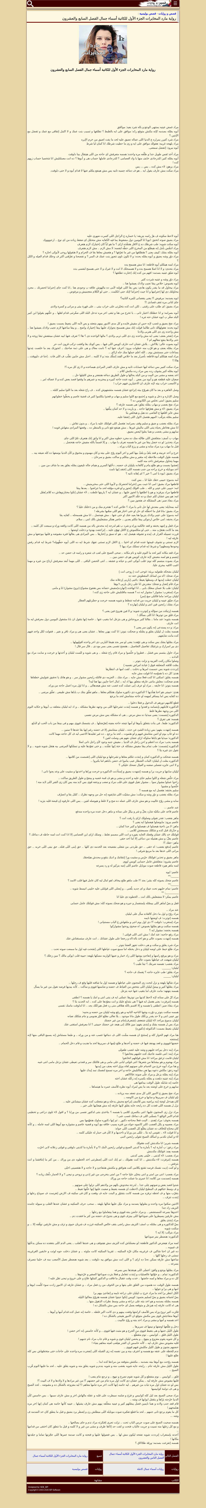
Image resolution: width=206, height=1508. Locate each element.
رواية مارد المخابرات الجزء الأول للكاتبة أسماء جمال (60, 1455)
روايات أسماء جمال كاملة (150, 1469)
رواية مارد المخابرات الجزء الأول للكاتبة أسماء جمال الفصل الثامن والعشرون (136, 1455)
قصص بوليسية (80, 1469)
